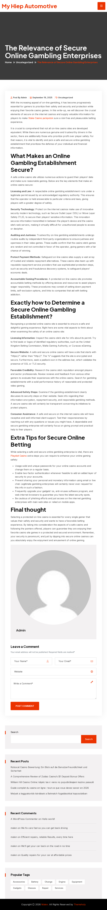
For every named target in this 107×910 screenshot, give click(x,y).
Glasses (32, 888)
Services (59, 888)
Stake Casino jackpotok (40, 118)
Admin (21, 630)
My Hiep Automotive (29, 5)
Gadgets (17, 888)
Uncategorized (24, 62)
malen (14, 828)
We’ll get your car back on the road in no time (45, 846)
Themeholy (80, 904)
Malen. (44, 904)
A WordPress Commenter (24, 819)
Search (14, 732)
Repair (45, 888)
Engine (62, 882)
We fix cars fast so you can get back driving (44, 828)
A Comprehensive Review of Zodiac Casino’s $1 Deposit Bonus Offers (47, 776)
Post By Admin (20, 97)
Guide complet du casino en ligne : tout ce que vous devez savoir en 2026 (50, 787)
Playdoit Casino (19, 455)
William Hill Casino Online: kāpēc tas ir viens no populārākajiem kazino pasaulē (52, 782)
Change (48, 882)
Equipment (77, 882)
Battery (34, 882)
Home (8, 62)
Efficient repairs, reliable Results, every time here (47, 837)
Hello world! (48, 819)
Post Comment (25, 706)
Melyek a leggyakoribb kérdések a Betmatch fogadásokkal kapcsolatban (49, 793)
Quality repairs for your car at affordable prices (46, 855)
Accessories (19, 882)
